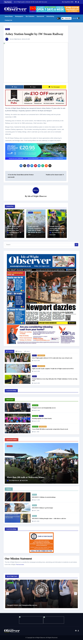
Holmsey (34, 494)
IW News (7, 29)
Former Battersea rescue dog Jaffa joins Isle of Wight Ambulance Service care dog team (57, 230)
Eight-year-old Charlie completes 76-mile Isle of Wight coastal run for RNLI (53, 368)
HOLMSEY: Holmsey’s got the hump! (42, 508)
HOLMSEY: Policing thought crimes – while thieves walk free (49, 518)
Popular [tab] (19, 351)
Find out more (20, 564)
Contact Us (8, 20)
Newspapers (19, 16)
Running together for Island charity (42, 418)
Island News (9, 16)
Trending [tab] (10, 351)
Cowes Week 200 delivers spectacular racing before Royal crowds (50, 429)
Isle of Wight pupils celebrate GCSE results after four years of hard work (52, 358)
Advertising (50, 16)
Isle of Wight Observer (37, 196)
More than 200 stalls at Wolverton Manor (26, 477)
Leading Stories (16, 212)
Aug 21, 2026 (10, 234)
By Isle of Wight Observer (16, 39)
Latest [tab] (28, 351)
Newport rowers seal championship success (44, 408)
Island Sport (35, 405)
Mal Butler (33, 232)
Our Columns (30, 16)
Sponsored (40, 16)
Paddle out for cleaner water (54, 174)
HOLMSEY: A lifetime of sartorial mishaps (44, 497)
